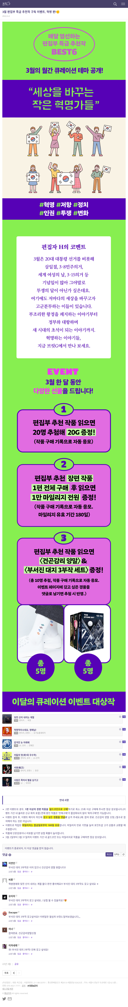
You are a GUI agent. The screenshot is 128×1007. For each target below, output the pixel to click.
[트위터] (4, 999)
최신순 (109, 854)
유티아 (12, 896)
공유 (17, 963)
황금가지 (7, 993)
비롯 (11, 879)
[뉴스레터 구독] (10, 999)
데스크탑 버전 (7, 989)
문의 (23, 985)
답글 (19, 871)
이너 (11, 928)
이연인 (12, 863)
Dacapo (13, 912)
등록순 (116, 854)
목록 (6, 972)
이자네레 (13, 945)
